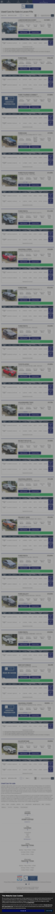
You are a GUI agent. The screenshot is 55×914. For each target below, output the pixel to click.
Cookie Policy (30, 902)
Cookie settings (49, 910)
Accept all (23, 910)
